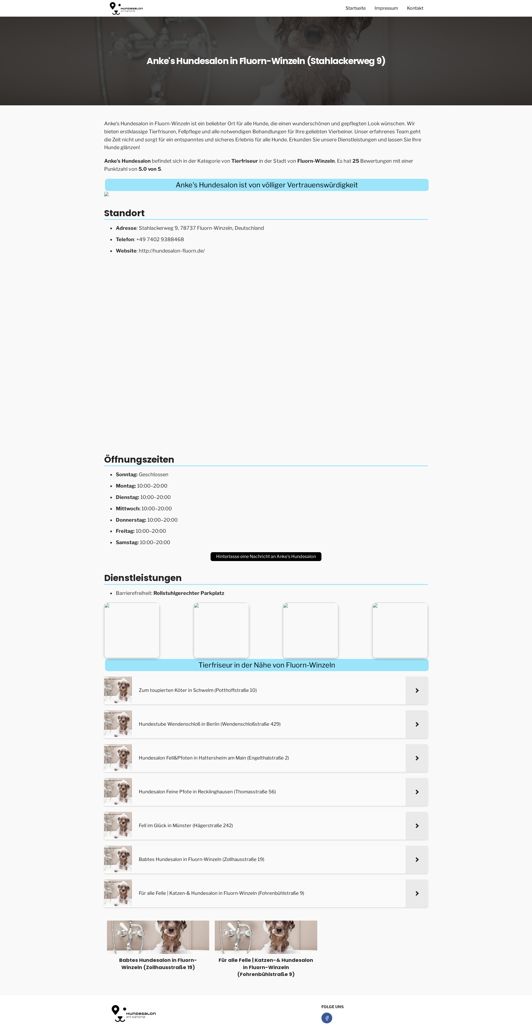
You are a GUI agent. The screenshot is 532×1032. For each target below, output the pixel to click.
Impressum (386, 8)
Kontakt (415, 8)
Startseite (356, 8)
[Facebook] (326, 1018)
